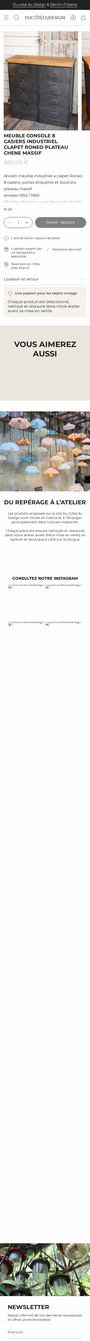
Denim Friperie (63, 4)
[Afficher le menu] (6, 17)
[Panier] (83, 17)
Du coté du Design (29, 4)
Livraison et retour (21, 279)
